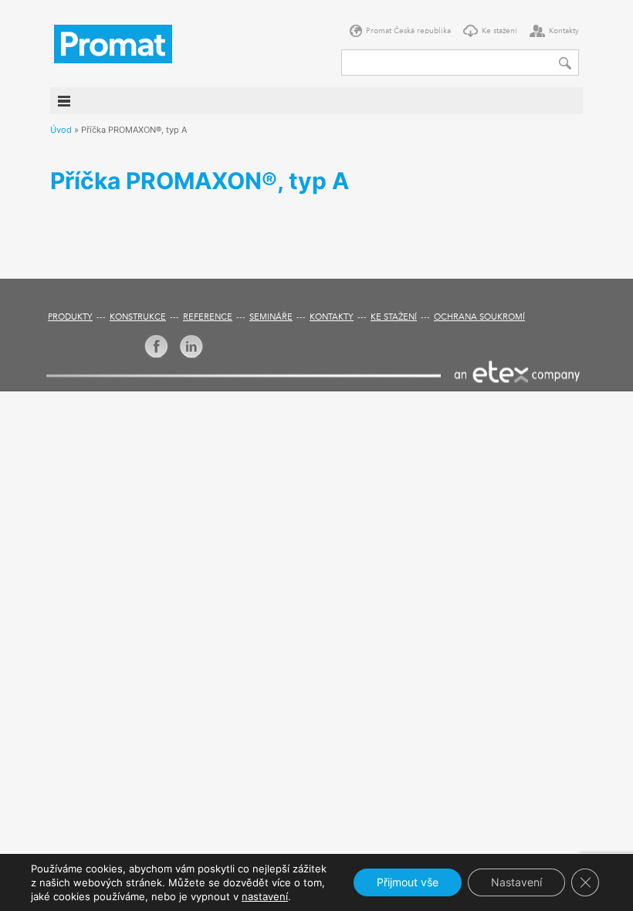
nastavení (265, 896)
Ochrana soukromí (479, 317)
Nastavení (516, 882)
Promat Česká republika (408, 31)
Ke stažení (499, 31)
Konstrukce (138, 317)
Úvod (61, 129)
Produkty (70, 317)
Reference (207, 317)
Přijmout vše (407, 882)
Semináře (271, 317)
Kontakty (564, 31)
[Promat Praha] (113, 42)
